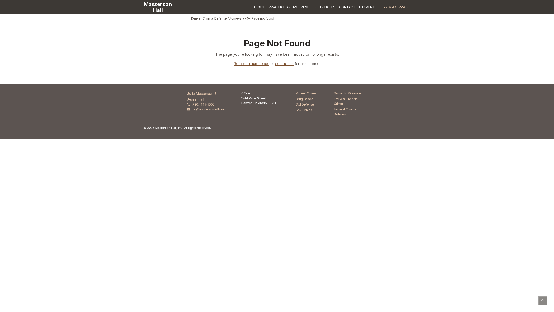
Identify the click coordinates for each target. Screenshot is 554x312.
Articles (327, 7)
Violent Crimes (306, 93)
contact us (284, 64)
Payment (367, 7)
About (259, 7)
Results (308, 7)
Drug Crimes (304, 99)
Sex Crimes (304, 110)
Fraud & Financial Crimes (346, 101)
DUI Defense (305, 104)
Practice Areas (283, 7)
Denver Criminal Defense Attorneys (216, 18)
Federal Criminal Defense (345, 111)
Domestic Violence (347, 93)
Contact (347, 7)
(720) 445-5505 (395, 7)
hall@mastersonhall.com (208, 109)
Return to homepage (251, 64)
